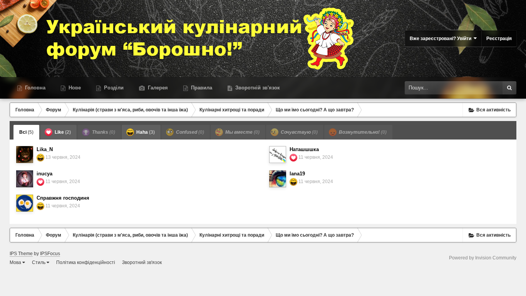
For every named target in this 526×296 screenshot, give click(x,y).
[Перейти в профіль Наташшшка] (277, 154)
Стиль (39, 262)
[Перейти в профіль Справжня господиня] (24, 203)
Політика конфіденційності (85, 262)
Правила (200, 88)
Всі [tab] (26, 132)
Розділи (113, 88)
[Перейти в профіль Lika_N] (24, 154)
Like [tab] (62, 132)
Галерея (157, 88)
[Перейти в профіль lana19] (277, 178)
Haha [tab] (145, 132)
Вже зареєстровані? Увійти (442, 38)
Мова (16, 262)
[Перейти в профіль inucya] (24, 178)
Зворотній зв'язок (257, 88)
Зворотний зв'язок (142, 262)
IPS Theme (21, 253)
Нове (74, 88)
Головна (34, 88)
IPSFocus (50, 253)
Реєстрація (499, 38)
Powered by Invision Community (482, 258)
